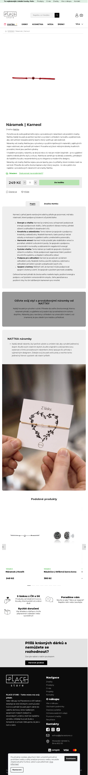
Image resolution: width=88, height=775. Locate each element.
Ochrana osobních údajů (56, 711)
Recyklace (49, 717)
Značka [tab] (50, 204)
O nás (48, 1)
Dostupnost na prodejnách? (30, 173)
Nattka (15, 129)
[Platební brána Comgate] (62, 747)
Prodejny (39, 1)
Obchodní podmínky (54, 704)
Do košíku (58, 182)
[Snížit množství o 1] (23, 182)
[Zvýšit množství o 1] (34, 182)
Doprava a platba (52, 707)
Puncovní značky (52, 714)
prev (4, 543)
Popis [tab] (32, 204)
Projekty (49, 689)
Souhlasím (70, 759)
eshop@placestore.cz (61, 733)
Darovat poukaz (35, 660)
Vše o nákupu (65, 1)
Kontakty (49, 692)
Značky (55, 1)
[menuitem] (11, 24)
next (78, 543)
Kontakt (76, 1)
